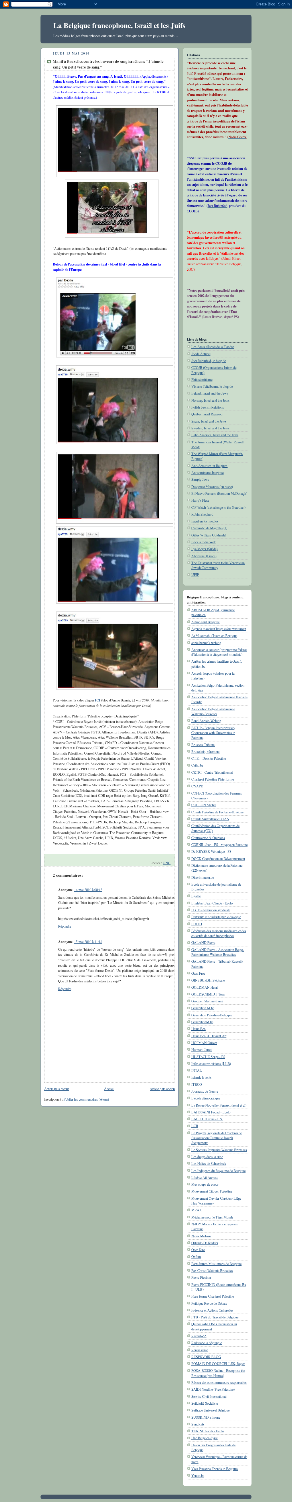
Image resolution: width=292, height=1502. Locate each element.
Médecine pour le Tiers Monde (212, 1217)
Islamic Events (201, 1077)
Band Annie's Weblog (206, 720)
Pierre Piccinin (201, 1277)
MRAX (196, 1210)
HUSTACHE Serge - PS (208, 1056)
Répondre (64, 926)
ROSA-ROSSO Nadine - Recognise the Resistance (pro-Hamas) (218, 1373)
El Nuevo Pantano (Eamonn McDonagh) (219, 493)
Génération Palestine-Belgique (211, 1015)
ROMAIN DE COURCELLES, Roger (218, 1363)
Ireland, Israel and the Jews (209, 393)
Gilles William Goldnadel (208, 535)
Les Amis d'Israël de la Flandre (212, 346)
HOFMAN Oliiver (204, 1042)
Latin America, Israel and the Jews (214, 435)
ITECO (196, 1084)
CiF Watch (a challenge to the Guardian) (218, 507)
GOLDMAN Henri (204, 987)
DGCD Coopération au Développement (218, 858)
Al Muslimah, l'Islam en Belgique (214, 635)
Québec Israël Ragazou (206, 414)
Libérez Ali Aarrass (204, 1177)
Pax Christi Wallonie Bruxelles (212, 1270)
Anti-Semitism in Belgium (209, 465)
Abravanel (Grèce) (203, 556)
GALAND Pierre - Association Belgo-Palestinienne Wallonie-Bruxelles (217, 952)
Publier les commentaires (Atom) (86, 1099)
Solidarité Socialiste (204, 1403)
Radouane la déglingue (206, 1342)
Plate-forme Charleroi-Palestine (212, 1296)
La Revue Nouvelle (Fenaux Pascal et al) (218, 1105)
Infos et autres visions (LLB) (211, 1063)
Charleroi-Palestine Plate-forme (212, 779)
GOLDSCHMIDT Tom (208, 994)
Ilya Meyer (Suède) (204, 548)
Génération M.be (202, 1008)
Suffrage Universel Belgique (210, 1410)
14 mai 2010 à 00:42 (88, 889)
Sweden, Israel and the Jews (210, 428)
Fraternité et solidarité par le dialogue (216, 916)
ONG (167, 862)
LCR (194, 1125)
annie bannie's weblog (206, 642)
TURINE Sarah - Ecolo (207, 1431)
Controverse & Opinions (208, 837)
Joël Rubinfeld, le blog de (208, 360)
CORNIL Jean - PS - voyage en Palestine (219, 844)
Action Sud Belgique (205, 622)
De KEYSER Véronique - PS (211, 851)
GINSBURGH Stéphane (208, 980)
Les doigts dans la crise (207, 1156)
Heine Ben (198, 1028)
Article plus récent (56, 1088)
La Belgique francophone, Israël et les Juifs (119, 25)
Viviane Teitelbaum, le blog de (212, 386)
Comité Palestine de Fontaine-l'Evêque (217, 812)
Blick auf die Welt (203, 542)
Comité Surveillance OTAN (210, 819)
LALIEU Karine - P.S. (207, 1119)
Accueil (109, 1088)
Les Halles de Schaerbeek (208, 1163)
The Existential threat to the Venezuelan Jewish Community (218, 565)
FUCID (196, 924)
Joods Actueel (200, 353)
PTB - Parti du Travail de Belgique (214, 1317)
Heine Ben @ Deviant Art (208, 1035)
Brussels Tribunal (203, 744)
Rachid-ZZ (198, 1336)
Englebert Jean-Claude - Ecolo (212, 903)
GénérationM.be (202, 1022)
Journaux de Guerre (204, 1091)
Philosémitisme (201, 379)
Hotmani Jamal (201, 1049)
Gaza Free (198, 973)
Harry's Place (200, 500)
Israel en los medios (204, 521)
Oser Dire (198, 1249)
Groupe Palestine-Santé (207, 1001)
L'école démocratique (205, 1098)
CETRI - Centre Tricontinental (212, 772)
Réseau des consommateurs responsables (219, 1382)
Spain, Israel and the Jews (208, 421)
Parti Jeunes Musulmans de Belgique (216, 1263)
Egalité (196, 896)
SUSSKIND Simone (205, 1417)
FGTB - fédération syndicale (210, 910)
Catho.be (197, 765)
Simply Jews (200, 479)
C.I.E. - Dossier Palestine (208, 758)
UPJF (195, 574)
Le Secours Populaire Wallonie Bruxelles (219, 1149)
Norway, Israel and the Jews (210, 400)
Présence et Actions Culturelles (212, 1310)
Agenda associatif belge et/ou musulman (218, 628)
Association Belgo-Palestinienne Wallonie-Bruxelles (213, 711)
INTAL (196, 1070)
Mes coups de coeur (204, 1184)
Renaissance (199, 1350)
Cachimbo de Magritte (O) (209, 528)
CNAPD (197, 786)
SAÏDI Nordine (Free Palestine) (213, 1389)
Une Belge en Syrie (204, 1437)
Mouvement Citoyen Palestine (211, 1191)
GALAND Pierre (203, 942)
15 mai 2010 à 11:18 (88, 941)
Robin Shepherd (202, 514)
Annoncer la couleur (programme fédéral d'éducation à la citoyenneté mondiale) (219, 652)
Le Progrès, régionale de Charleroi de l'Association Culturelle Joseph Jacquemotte (216, 1138)
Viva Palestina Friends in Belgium (214, 1468)
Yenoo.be (197, 1475)
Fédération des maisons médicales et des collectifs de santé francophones (218, 933)
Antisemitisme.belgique (207, 472)
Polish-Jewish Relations (207, 407)
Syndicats (197, 1424)
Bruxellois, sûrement (205, 751)
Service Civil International (208, 1396)
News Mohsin (201, 1236)
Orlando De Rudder (204, 1242)
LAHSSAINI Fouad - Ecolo (210, 1112)
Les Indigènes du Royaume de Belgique (218, 1170)
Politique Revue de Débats (209, 1303)
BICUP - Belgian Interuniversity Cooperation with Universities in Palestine (213, 732)
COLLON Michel (203, 805)
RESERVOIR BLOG (206, 1356)
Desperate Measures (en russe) (212, 486)
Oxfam (196, 1256)
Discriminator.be (202, 877)
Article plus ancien (162, 1088)
